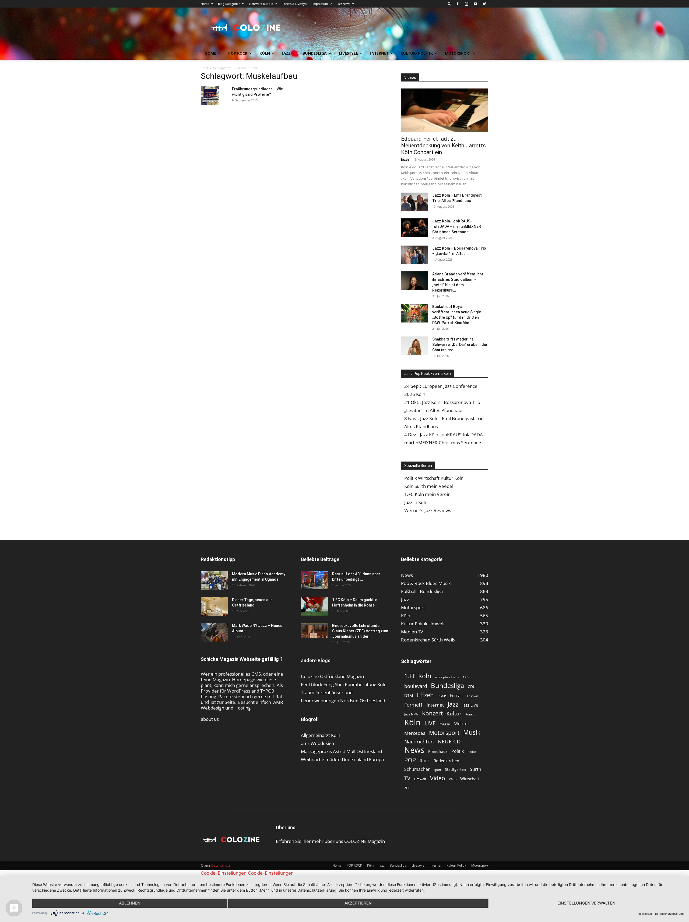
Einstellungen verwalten (586, 903)
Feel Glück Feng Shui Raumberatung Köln (343, 684)
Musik (471, 732)
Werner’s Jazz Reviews (427, 510)
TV (407, 778)
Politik (457, 751)
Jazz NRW (411, 714)
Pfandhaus (438, 751)
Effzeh (425, 695)
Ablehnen (129, 903)
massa (445, 724)
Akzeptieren (358, 903)
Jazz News (343, 4)
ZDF (407, 787)
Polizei (472, 752)
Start (204, 68)
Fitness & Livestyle (294, 4)
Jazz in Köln (415, 502)
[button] (449, 4)
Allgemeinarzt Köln (320, 735)
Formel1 (413, 705)
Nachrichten (419, 741)
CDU (472, 686)
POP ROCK (237, 53)
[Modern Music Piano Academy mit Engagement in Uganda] (214, 580)
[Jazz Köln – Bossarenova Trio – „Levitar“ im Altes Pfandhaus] (414, 255)
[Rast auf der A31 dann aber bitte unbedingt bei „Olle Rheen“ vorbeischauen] (314, 580)
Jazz (286, 53)
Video (437, 778)
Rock (425, 760)
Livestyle (348, 53)
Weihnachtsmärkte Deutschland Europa (342, 759)
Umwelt (420, 778)
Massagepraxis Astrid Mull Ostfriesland (341, 751)
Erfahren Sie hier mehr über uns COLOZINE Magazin (330, 841)
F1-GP (442, 696)
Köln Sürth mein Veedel (428, 486)
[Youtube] (475, 4)
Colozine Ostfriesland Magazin (332, 676)
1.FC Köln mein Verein (427, 494)
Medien (462, 723)
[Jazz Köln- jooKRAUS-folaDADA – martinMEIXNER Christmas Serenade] (414, 227)
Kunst (469, 714)
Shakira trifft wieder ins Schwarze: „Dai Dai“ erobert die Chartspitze (459, 344)
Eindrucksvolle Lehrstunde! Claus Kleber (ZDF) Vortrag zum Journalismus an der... (360, 631)
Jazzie (405, 159)
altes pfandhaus (447, 677)
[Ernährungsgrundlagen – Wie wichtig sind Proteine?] (210, 95)
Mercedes (414, 733)
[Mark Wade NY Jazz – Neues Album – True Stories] (214, 632)
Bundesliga (315, 53)
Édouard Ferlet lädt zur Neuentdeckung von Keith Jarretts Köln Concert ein (443, 145)
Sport (437, 770)
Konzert (432, 713)
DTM (408, 695)
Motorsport (458, 53)
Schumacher (417, 769)
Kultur (454, 713)
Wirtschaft (469, 778)
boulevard (415, 686)
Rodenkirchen (446, 760)
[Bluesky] (484, 4)
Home (205, 4)
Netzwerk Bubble (261, 4)
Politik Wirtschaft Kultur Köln (433, 478)
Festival (472, 696)
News (414, 750)
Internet (379, 53)
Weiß (452, 779)
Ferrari (456, 695)
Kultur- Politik (416, 53)
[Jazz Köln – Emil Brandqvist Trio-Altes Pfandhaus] (414, 202)
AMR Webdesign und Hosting (242, 705)
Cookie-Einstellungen (224, 873)
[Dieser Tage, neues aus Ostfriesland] (214, 606)
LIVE (430, 723)
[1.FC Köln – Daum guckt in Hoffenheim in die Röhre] (314, 606)
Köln (264, 53)
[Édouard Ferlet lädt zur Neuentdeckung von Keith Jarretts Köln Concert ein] (444, 110)
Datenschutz (220, 865)
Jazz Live (470, 705)
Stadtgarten (455, 769)
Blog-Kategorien (229, 4)
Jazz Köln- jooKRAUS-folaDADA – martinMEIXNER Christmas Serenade (456, 226)
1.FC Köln (417, 676)
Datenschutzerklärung (669, 913)
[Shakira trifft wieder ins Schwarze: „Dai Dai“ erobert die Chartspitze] (414, 345)
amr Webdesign (317, 743)
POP (410, 760)
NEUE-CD (449, 741)
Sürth (475, 769)
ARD (466, 677)
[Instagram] (466, 4)
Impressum (320, 4)
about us (210, 719)
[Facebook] (458, 4)
